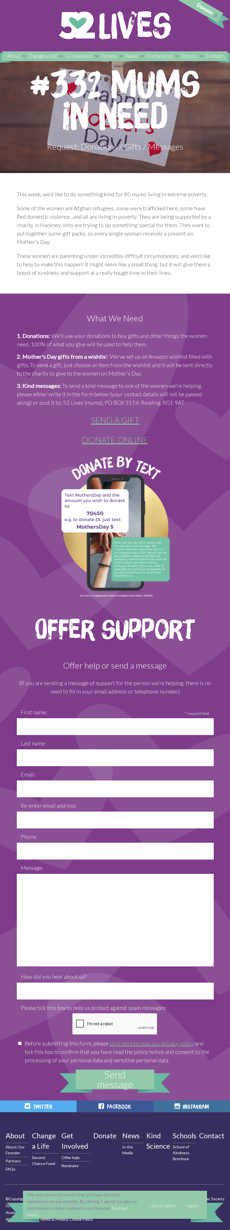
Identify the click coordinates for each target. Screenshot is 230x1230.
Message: (32, 867)
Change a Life (42, 56)
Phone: (29, 836)
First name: (34, 712)
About (13, 56)
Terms (45, 1219)
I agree (192, 1205)
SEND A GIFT (115, 420)
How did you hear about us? (53, 976)
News (131, 56)
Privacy (61, 1219)
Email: (28, 774)
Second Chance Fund (43, 1160)
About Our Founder (15, 1149)
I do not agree (163, 1205)
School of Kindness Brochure (181, 1152)
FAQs (10, 1169)
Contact (214, 56)
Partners (13, 1160)
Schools (189, 56)
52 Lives (115, 25)
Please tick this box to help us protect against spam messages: (94, 1007)
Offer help (70, 1157)
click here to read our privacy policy (152, 1043)
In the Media (127, 1149)
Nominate (70, 1165)
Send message (115, 1079)
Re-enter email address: (49, 805)
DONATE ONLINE (115, 439)
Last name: (33, 743)
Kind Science (159, 56)
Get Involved (79, 56)
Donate (109, 56)
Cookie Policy (81, 1219)
